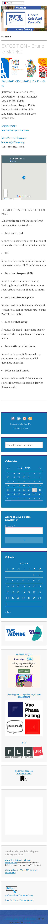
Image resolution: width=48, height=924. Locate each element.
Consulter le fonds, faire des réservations (18, 861)
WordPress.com (31, 922)
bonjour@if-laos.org (12, 142)
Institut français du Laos (15, 130)
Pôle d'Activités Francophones (19, 900)
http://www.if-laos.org (13, 138)
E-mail (10, 525)
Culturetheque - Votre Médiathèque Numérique (21, 871)
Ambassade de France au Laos (19, 895)
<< (8, 468)
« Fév (8, 612)
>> (39, 468)
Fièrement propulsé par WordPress (20, 918)
